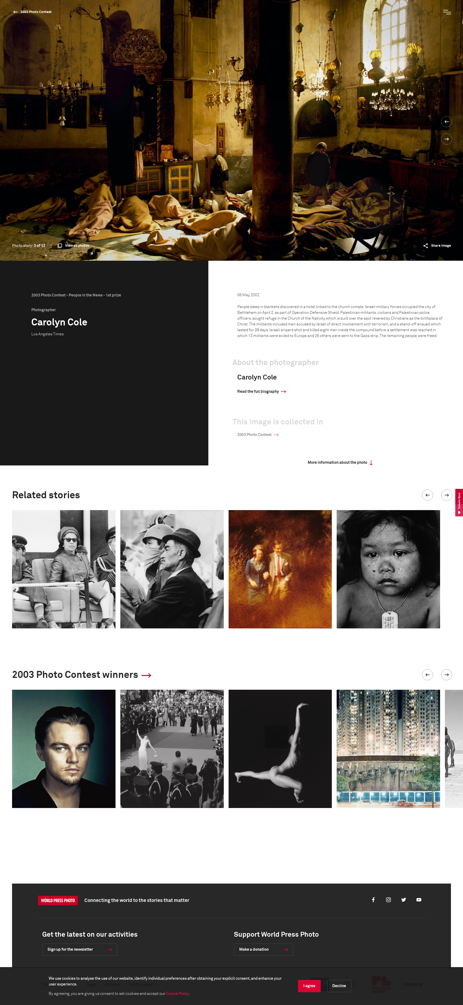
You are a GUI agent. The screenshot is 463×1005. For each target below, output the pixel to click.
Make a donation (254, 949)
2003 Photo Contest (36, 12)
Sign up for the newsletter (70, 949)
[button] (427, 495)
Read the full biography (258, 392)
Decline (339, 986)
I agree (309, 986)
